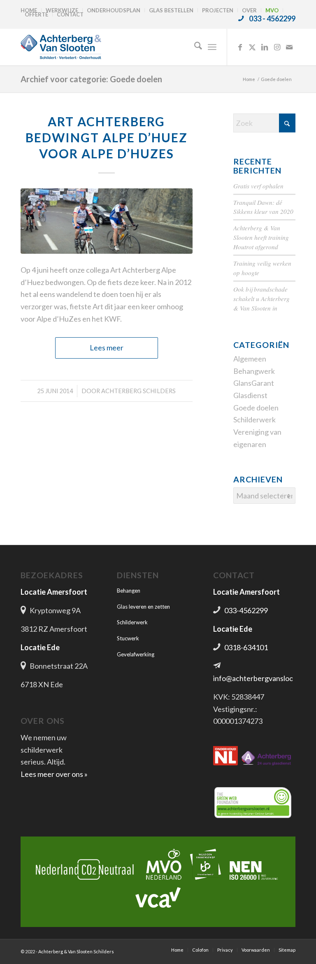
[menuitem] (114, 10)
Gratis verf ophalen (258, 186)
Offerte (36, 14)
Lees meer (106, 347)
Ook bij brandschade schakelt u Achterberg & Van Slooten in (261, 298)
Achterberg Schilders (138, 390)
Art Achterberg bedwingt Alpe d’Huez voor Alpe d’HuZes (107, 137)
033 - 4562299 (272, 18)
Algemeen (249, 358)
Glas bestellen (171, 10)
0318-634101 (246, 647)
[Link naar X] (252, 47)
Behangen (128, 590)
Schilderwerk (254, 419)
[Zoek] (194, 46)
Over (249, 10)
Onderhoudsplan (113, 10)
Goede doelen (256, 407)
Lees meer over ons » (54, 774)
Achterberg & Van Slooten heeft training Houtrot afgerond (261, 237)
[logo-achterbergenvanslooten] (61, 46)
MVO (272, 10)
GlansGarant (253, 382)
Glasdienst (250, 395)
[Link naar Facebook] (240, 47)
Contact (70, 14)
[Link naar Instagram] (277, 47)
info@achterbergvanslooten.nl (262, 678)
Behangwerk (254, 370)
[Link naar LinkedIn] (264, 47)
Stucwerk (128, 638)
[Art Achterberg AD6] (107, 221)
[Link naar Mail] (289, 47)
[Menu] (212, 47)
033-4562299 (246, 610)
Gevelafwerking (135, 654)
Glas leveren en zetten (143, 606)
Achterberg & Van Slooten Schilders (76, 951)
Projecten (217, 10)
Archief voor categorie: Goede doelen (91, 79)
